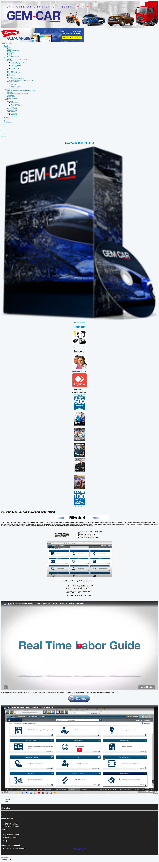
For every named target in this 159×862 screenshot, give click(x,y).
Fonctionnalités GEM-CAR (12, 834)
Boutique (79, 327)
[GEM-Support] (79, 380)
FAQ (6, 841)
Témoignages (8, 835)
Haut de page (4, 857)
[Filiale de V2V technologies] (79, 482)
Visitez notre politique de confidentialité (15, 848)
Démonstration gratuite (11, 837)
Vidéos (6, 840)
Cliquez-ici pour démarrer (79, 322)
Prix (6, 838)
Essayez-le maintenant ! (79, 142)
